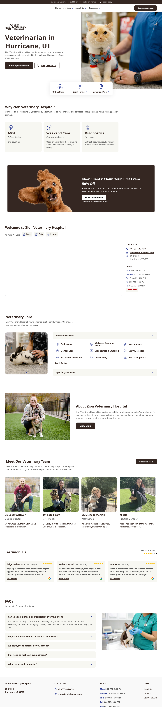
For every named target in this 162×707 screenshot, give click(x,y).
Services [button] (67, 8)
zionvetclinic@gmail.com (70, 694)
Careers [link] (147, 693)
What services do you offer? (22, 664)
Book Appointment (145, 8)
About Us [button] (80, 8)
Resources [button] (93, 8)
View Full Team (146, 461)
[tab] (26, 372)
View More (85, 425)
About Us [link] (148, 689)
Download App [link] (150, 697)
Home (58, 8)
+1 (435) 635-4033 (66, 689)
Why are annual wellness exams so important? (33, 636)
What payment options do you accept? (28, 645)
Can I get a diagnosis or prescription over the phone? (36, 616)
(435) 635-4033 (48, 65)
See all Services (61, 363)
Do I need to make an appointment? (27, 654)
